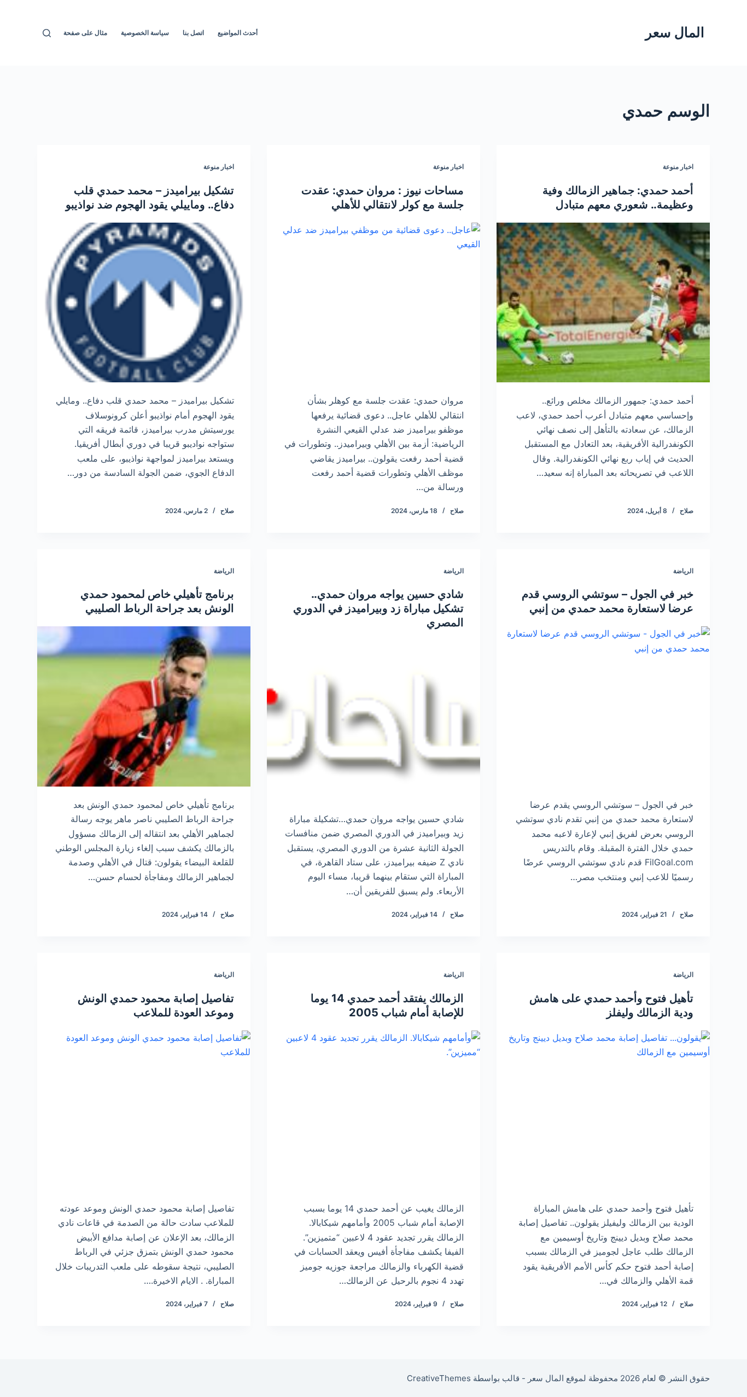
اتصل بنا (193, 32)
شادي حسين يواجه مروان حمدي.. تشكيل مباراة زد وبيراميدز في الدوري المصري (378, 608)
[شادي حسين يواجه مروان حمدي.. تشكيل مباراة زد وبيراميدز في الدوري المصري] (373, 720)
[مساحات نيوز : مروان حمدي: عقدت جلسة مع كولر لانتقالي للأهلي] (373, 302)
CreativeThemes (439, 1378)
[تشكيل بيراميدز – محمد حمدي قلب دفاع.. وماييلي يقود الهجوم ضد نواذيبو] (143, 302)
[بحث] (47, 33)
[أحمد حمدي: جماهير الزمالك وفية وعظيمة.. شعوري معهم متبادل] (603, 302)
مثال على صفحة (85, 32)
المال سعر (674, 32)
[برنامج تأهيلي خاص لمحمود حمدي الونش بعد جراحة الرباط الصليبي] (143, 706)
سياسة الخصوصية (145, 32)
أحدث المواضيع (238, 32)
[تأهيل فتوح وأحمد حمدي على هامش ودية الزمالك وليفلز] (603, 1110)
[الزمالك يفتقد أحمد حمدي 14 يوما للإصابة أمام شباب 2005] (373, 1110)
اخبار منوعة (678, 166)
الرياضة (683, 571)
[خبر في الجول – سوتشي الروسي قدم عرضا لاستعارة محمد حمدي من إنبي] (603, 706)
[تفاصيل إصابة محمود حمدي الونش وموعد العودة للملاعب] (143, 1110)
